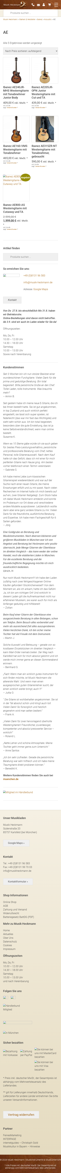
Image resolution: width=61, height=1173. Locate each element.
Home (6, 930)
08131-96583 (34, 4)
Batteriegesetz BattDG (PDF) (18, 917)
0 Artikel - (50, 4)
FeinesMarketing (12, 1135)
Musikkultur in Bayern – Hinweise (21, 1146)
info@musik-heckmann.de (37, 282)
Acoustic (47, 19)
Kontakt (12, 299)
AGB (5, 905)
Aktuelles (8, 934)
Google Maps (40, 289)
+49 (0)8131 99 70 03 (20, 867)
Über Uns (8, 937)
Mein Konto (45, 4)
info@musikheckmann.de (17, 870)
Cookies (7, 945)
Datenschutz (10, 941)
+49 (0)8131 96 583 (34, 275)
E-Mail (39, 4)
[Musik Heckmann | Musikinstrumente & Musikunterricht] (15, 4)
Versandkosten (12, 107)
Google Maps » (16, 843)
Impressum (9, 949)
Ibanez (39, 19)
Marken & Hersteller (27, 19)
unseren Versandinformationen (20, 1099)
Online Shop (9, 902)
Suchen (8, 13)
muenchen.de (10, 779)
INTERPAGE (9, 1139)
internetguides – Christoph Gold (20, 1142)
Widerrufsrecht (11, 913)
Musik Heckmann (10, 19)
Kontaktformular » (18, 881)
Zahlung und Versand (15, 909)
